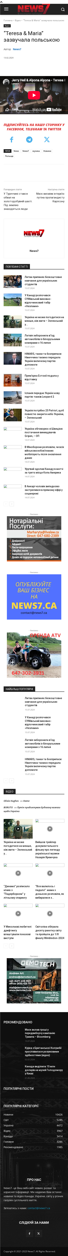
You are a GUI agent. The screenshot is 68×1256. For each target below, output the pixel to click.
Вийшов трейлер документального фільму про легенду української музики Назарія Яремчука (47, 850)
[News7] (34, 233)
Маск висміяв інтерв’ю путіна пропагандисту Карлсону (50, 197)
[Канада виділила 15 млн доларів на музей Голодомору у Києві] (13, 1071)
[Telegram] (29, 140)
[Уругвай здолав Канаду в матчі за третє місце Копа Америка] (13, 473)
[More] (52, 67)
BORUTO (8, 807)
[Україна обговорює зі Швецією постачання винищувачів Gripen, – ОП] (13, 433)
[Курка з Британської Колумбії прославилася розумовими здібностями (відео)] (13, 1052)
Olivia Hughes (11, 800)
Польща (9, 156)
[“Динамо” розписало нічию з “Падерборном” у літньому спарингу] (18, 873)
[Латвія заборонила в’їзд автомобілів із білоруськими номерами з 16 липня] (13, 340)
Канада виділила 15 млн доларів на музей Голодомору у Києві (44, 1070)
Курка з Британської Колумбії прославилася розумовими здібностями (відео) (43, 1051)
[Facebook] (18, 67)
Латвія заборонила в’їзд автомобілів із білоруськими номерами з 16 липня (42, 339)
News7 (17, 49)
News (16, 151)
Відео (18, 20)
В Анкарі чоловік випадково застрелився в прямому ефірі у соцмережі (44, 490)
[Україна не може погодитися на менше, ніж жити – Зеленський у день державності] (13, 321)
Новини (47, 151)
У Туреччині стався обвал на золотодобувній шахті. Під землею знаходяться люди (18, 201)
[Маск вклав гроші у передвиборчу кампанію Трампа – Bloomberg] (13, 1034)
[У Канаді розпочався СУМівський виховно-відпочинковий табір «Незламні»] (13, 299)
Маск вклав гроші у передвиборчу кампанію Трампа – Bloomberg (40, 1033)
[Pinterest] (35, 67)
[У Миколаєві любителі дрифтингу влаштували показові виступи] (18, 914)
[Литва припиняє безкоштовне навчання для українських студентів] (13, 281)
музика (36, 151)
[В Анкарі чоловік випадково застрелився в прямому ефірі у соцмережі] (13, 491)
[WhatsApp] (43, 67)
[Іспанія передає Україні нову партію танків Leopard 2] (13, 397)
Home (26, 800)
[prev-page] (6, 504)
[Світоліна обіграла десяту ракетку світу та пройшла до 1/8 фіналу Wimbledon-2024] (49, 914)
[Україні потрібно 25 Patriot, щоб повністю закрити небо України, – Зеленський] (13, 415)
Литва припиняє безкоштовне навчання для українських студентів (43, 281)
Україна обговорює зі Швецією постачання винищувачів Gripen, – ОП (44, 432)
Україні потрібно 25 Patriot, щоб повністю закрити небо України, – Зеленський (44, 414)
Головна (8, 20)
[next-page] (11, 504)
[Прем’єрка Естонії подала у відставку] (13, 380)
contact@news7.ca (39, 1208)
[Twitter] (27, 67)
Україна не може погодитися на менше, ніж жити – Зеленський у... (44, 321)
